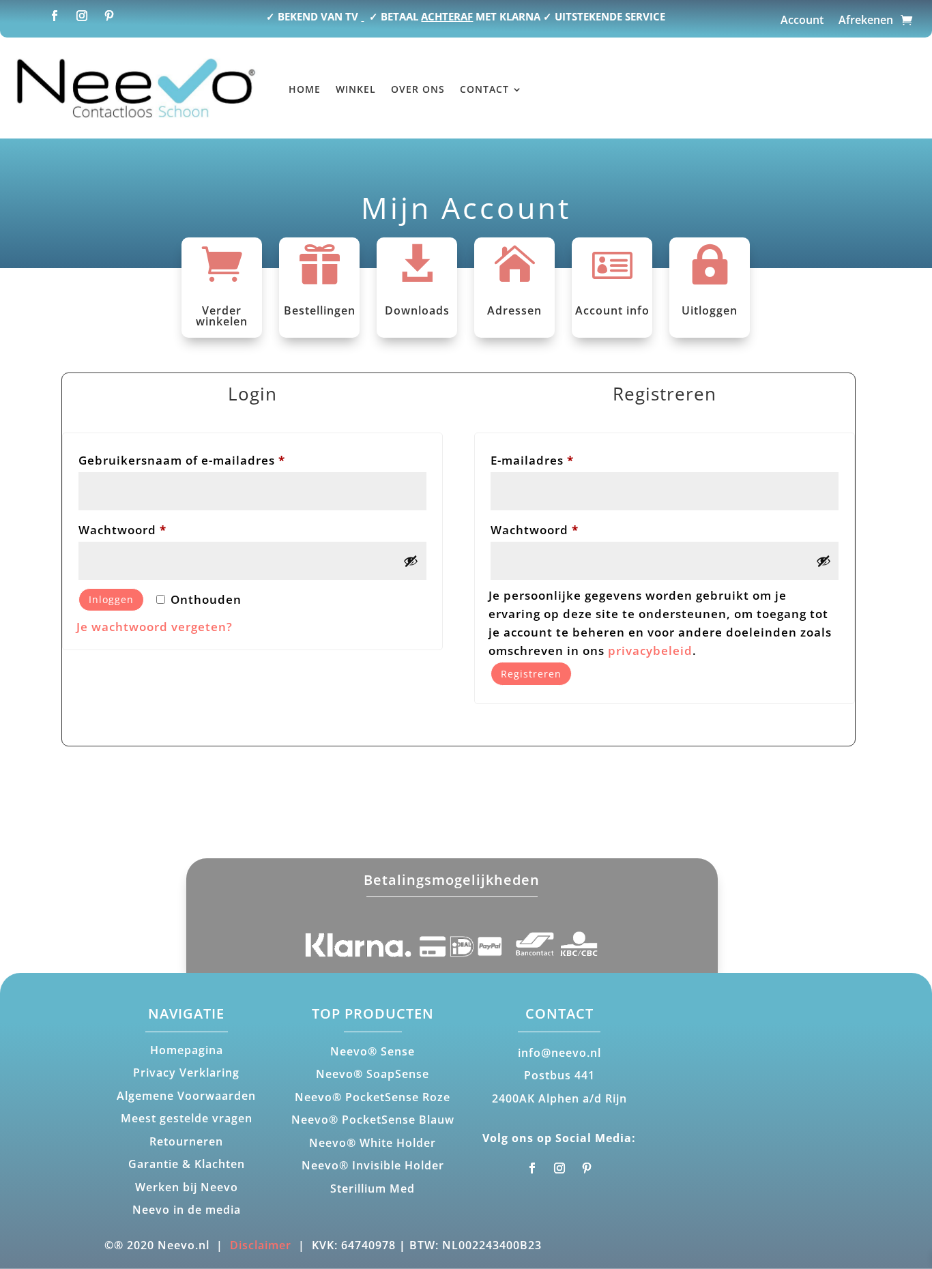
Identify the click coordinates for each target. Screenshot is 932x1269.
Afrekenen (866, 21)
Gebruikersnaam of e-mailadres (203, 460)
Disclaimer (260, 1245)
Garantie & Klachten (186, 1163)
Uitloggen (710, 310)
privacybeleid (650, 650)
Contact (484, 89)
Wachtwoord (144, 529)
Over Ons (418, 89)
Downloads (417, 310)
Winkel (356, 89)
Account (802, 21)
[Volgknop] (54, 16)
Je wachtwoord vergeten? (154, 626)
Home (305, 89)
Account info (612, 310)
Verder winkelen (222, 316)
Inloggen (111, 599)
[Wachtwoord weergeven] (410, 560)
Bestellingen (319, 310)
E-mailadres (554, 460)
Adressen (514, 310)
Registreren (531, 673)
